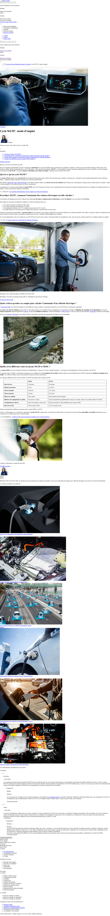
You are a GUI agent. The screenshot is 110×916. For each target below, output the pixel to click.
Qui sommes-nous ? (8, 851)
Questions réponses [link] (8, 854)
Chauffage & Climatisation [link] (10, 28)
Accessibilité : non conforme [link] (11, 911)
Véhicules (28, 64)
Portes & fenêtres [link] (8, 886)
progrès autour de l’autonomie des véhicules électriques (23, 220)
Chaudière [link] (6, 879)
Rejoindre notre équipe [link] (9, 862)
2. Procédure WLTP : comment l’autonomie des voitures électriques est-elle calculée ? (26, 155)
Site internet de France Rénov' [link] (11, 909)
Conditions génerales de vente (11, 906)
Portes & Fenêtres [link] (8, 31)
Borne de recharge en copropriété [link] (12, 897)
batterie (26, 311)
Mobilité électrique (20, 64)
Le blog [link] (5, 856)
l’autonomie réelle (54, 797)
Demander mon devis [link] (6, 845)
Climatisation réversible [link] (9, 877)
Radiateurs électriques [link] (9, 882)
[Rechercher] (17, 22)
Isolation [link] (5, 29)
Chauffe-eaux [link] (7, 880)
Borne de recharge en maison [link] (11, 895)
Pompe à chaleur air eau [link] (9, 876)
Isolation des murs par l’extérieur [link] (12, 883)
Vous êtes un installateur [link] (9, 863)
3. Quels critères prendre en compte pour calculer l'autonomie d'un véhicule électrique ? (27, 157)
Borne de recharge (8, 32)
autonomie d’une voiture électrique (17, 182)
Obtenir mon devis (5, 161)
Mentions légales (8, 904)
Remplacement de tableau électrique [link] (13, 888)
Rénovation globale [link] (8, 890)
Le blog (2, 22)
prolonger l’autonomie (12, 314)
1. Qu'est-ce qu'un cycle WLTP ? (12, 154)
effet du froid (65, 311)
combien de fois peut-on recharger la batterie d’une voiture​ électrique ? (31, 417)
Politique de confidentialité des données (14, 907)
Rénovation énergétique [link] (9, 26)
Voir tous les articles (5, 58)
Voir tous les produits (5, 50)
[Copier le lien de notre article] (0, 148)
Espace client (12, 22)
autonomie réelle (5, 307)
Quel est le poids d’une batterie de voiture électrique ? (14, 764)
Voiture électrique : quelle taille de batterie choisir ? (14, 582)
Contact (7, 22)
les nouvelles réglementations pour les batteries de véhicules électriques (28, 191)
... (4, 64)
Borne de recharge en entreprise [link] (12, 898)
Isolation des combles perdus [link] (11, 885)
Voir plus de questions (6, 837)
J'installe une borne (5, 466)
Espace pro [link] (6, 865)
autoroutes (92, 311)
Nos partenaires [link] (7, 868)
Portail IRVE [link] (6, 867)
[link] (5, 20)
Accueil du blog (10, 64)
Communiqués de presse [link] (10, 853)
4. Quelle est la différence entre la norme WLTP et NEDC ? (19, 159)
